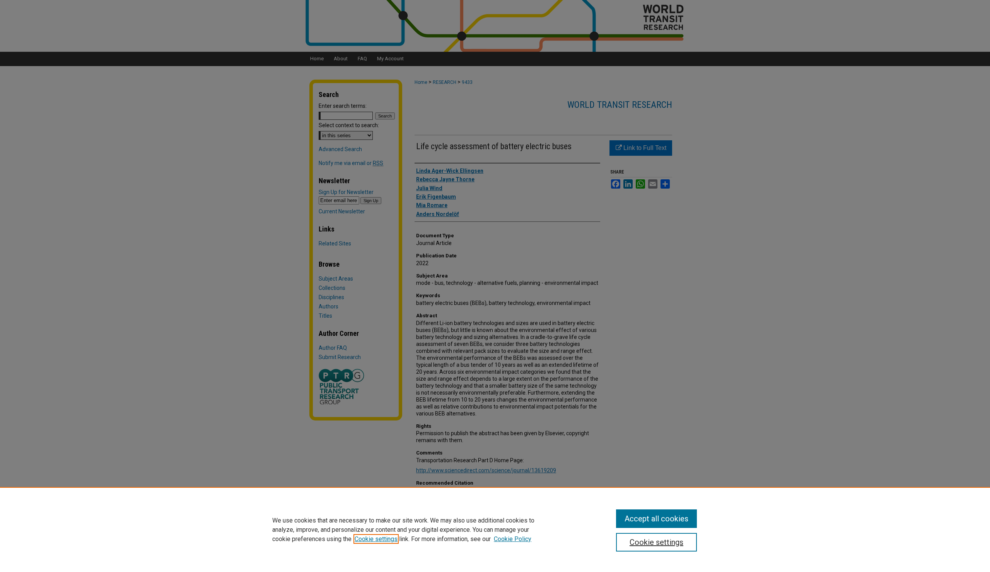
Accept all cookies (656, 518)
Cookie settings (376, 539)
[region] (495, 529)
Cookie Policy (512, 539)
